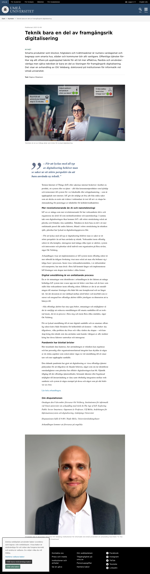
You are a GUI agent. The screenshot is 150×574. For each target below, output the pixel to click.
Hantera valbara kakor (14, 557)
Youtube (113, 564)
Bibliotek (40, 2)
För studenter (16, 2)
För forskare (29, 2)
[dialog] (25, 555)
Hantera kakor (83, 567)
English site (143, 2)
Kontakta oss (58, 553)
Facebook (113, 553)
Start (3, 18)
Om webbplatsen (85, 553)
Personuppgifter (84, 563)
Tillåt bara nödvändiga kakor (18, 562)
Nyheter (11, 18)
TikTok (112, 560)
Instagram (114, 556)
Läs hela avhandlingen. (51, 390)
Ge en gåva (57, 567)
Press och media (59, 556)
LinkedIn (113, 568)
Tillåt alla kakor (12, 567)
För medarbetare (53, 2)
